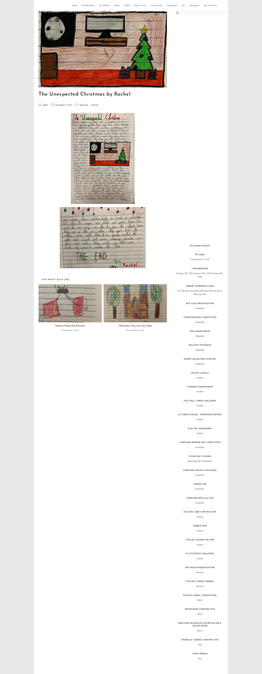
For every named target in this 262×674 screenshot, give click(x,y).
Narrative (84, 105)
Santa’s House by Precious (70, 326)
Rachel (95, 105)
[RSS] (222, 5)
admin (45, 105)
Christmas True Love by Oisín (135, 326)
